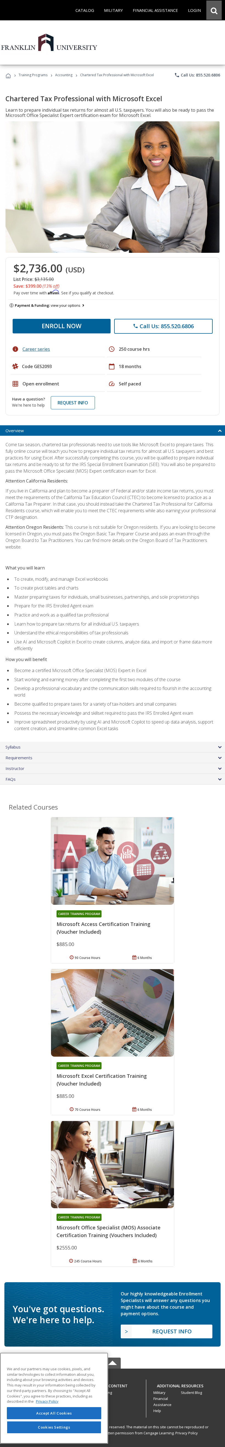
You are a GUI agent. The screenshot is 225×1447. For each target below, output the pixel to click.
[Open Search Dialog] (214, 10)
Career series (36, 349)
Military (159, 1392)
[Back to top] (112, 1384)
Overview (14, 430)
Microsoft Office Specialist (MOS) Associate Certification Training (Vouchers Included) (109, 1231)
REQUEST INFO (73, 403)
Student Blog (191, 1392)
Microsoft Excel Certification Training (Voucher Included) (102, 1080)
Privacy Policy (186, 1432)
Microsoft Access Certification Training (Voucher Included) (103, 928)
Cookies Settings (54, 1427)
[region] (54, 1398)
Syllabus (13, 747)
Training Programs (33, 75)
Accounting (63, 75)
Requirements (18, 757)
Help (157, 1410)
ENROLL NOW (61, 326)
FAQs (10, 779)
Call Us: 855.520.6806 (197, 75)
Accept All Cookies (54, 1413)
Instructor (14, 768)
